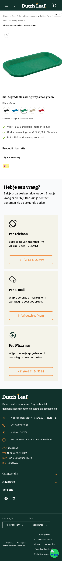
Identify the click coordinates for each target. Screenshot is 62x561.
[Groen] (24, 110)
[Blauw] (15, 110)
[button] (6, 5)
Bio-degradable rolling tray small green (19, 25)
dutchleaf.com (9, 546)
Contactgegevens (44, 539)
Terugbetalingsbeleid (44, 549)
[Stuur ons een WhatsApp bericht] (54, 553)
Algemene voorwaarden (44, 544)
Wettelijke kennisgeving (44, 554)
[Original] (33, 110)
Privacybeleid (45, 535)
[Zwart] (6, 110)
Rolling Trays (45, 16)
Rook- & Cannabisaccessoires (24, 16)
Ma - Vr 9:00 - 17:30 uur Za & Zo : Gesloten (31, 439)
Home (5, 16)
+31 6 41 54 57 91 (20, 432)
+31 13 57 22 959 (19, 425)
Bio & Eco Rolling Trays (13, 21)
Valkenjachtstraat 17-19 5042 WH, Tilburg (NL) (34, 418)
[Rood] (41, 110)
